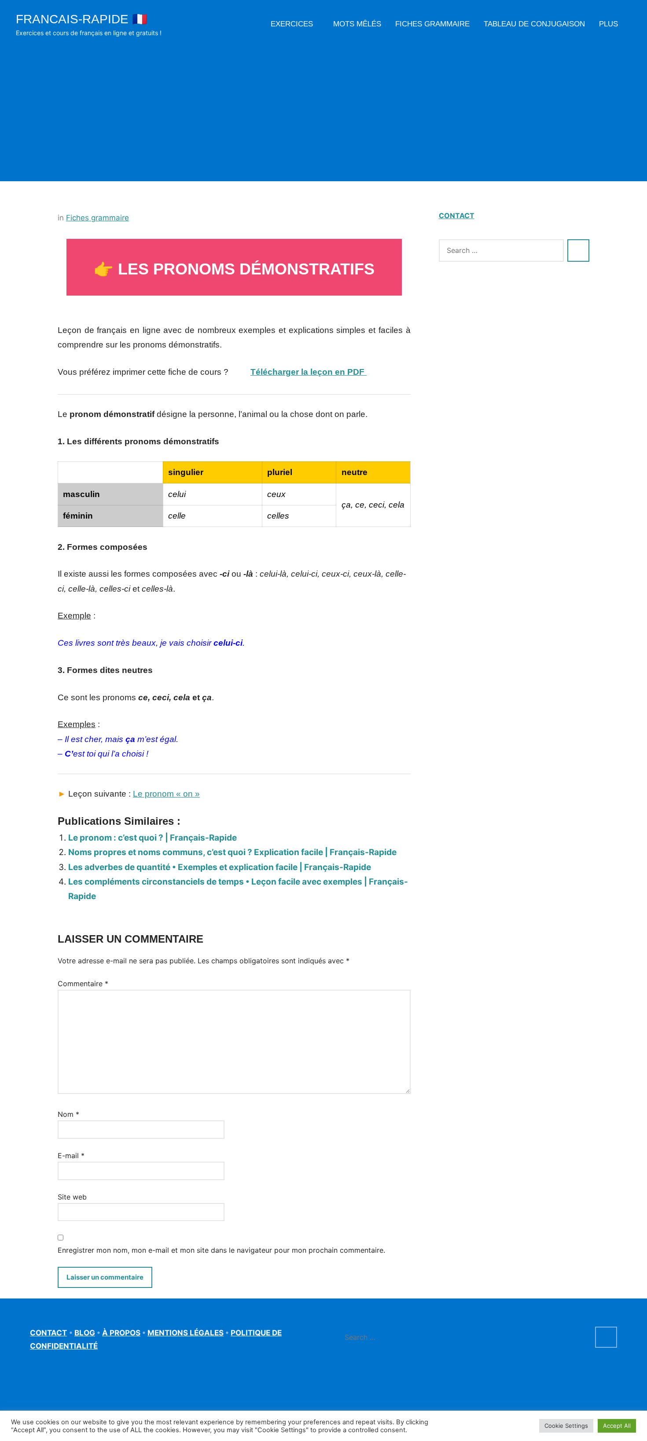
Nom (68, 1114)
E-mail (71, 1155)
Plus (608, 24)
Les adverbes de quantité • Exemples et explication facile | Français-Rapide (219, 867)
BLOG (84, 1332)
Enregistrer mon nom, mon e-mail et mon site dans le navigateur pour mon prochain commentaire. (221, 1250)
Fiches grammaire (432, 24)
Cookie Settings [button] (566, 1425)
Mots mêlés (357, 24)
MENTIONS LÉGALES (185, 1332)
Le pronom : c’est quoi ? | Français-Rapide (152, 838)
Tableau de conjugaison (534, 24)
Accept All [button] (617, 1425)
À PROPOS (121, 1332)
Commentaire (83, 983)
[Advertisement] (323, 104)
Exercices (292, 24)
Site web (72, 1196)
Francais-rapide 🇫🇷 (81, 19)
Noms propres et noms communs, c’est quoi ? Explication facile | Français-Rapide (232, 852)
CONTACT (456, 215)
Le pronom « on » (166, 793)
